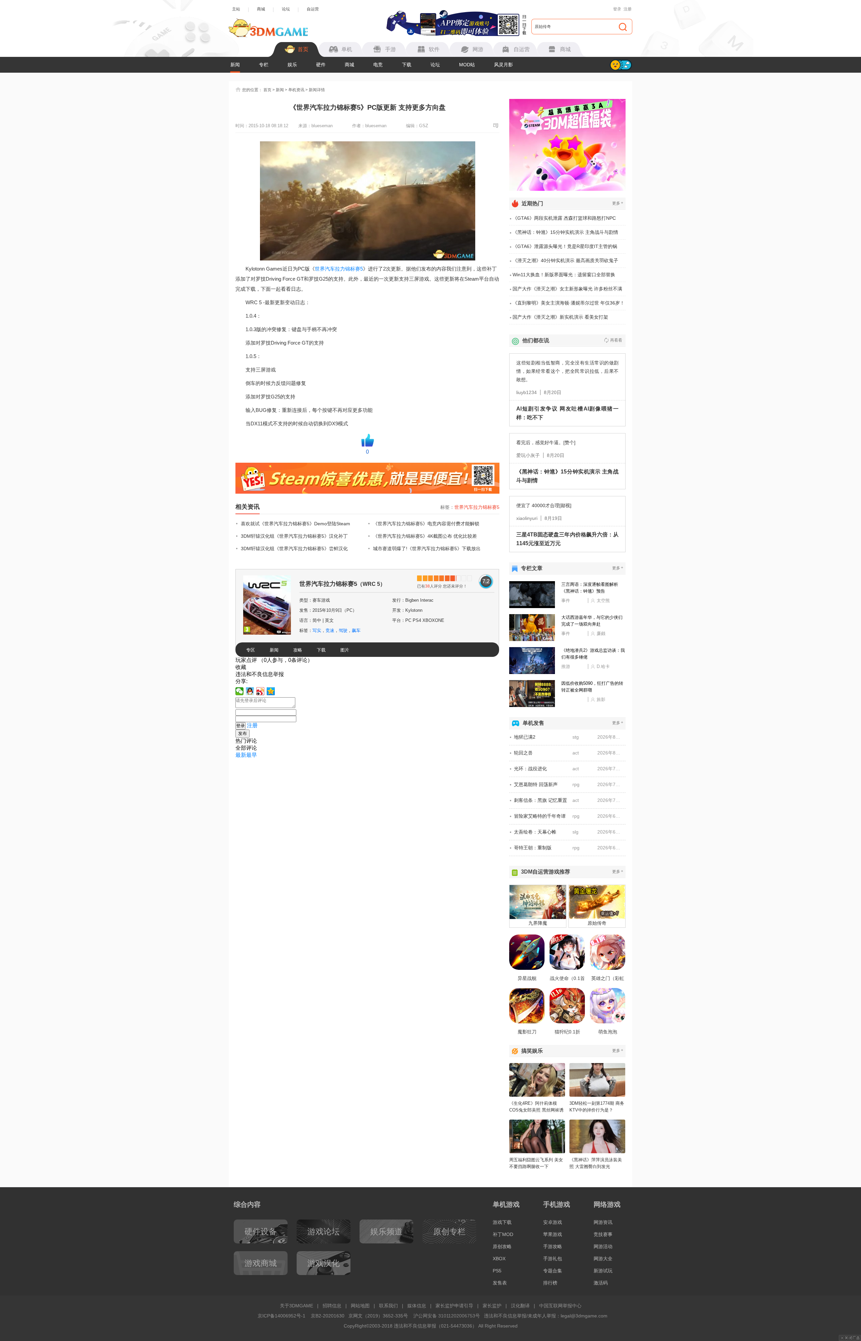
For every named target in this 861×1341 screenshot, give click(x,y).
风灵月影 (503, 64)
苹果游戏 (552, 1234)
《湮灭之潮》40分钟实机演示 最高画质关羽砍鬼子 (565, 260)
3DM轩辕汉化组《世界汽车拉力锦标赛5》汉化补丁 (294, 536)
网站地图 (360, 1305)
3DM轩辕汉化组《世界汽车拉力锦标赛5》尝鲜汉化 (294, 548)
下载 (406, 64)
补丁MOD (503, 1234)
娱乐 (292, 64)
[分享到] (271, 691)
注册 (628, 9)
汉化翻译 (520, 1305)
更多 (617, 203)
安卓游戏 (552, 1222)
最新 (240, 755)
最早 (251, 755)
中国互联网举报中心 (560, 1305)
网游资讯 (603, 1222)
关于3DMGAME (296, 1305)
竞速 (330, 630)
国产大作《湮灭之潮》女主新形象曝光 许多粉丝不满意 (567, 291)
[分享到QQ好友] (250, 691)
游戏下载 (502, 1222)
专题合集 (552, 1270)
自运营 (313, 9)
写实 (316, 630)
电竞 (378, 64)
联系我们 (388, 1305)
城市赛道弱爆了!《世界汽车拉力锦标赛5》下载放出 (427, 548)
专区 (250, 649)
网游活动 (603, 1246)
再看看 (616, 340)
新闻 (235, 64)
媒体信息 (416, 1305)
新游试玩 (603, 1270)
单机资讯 (296, 89)
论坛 (286, 9)
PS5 (497, 1270)
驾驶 (343, 630)
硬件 (321, 64)
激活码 (601, 1282)
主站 (236, 9)
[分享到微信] (239, 691)
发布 (242, 733)
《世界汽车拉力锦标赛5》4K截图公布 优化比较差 (425, 536)
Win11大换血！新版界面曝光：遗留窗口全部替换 (564, 274)
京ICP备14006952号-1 (281, 1315)
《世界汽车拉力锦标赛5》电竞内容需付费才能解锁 (426, 523)
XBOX (499, 1258)
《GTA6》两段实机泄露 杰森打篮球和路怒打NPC (564, 218)
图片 (344, 649)
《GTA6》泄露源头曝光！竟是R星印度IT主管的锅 (565, 246)
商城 (261, 9)
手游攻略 (552, 1246)
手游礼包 (552, 1258)
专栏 (263, 64)
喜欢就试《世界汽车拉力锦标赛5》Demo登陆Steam (295, 523)
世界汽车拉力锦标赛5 (339, 269)
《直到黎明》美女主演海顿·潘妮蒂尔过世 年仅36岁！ (569, 303)
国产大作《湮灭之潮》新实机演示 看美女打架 (560, 317)
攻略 (297, 649)
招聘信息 (332, 1305)
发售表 (500, 1282)
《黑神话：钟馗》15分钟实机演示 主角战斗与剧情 (565, 232)
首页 (267, 89)
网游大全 (603, 1258)
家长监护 (492, 1305)
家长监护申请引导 (454, 1305)
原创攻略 (502, 1246)
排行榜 (550, 1282)
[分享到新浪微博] (260, 691)
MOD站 (467, 64)
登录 (617, 9)
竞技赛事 (603, 1234)
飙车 (356, 630)
